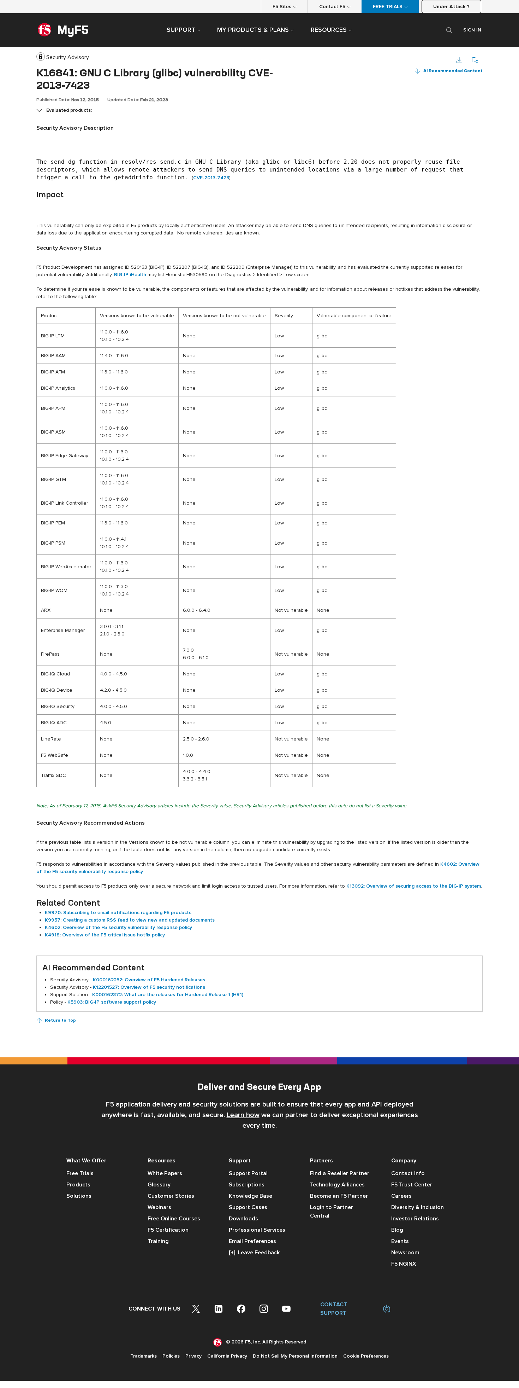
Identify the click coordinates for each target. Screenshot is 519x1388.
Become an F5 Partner (339, 1196)
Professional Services (257, 1229)
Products (78, 1184)
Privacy (193, 1356)
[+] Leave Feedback (254, 1252)
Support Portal (248, 1173)
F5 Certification (168, 1229)
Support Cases (248, 1207)
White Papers (165, 1173)
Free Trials (80, 1173)
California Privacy (227, 1356)
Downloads (243, 1218)
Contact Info (408, 1173)
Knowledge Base (250, 1196)
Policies (171, 1356)
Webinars (159, 1207)
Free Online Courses (174, 1218)
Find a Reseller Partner (339, 1173)
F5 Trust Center (411, 1184)
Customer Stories (171, 1196)
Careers (401, 1196)
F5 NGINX (403, 1263)
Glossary (159, 1184)
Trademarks (143, 1356)
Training (158, 1241)
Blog (397, 1229)
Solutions (78, 1196)
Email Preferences (252, 1241)
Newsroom (405, 1252)
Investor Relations (415, 1218)
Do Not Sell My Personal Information (295, 1356)
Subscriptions (246, 1184)
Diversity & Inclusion (417, 1207)
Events (400, 1241)
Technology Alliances (337, 1184)
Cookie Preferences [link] (366, 1356)
